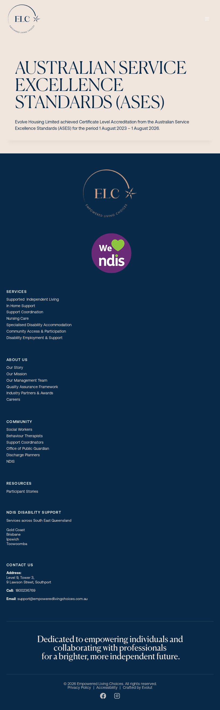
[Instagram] (117, 696)
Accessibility (107, 688)
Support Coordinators (24, 443)
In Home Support (20, 306)
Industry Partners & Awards (29, 393)
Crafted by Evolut (137, 688)
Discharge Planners (23, 455)
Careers (13, 400)
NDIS (10, 462)
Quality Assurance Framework (32, 387)
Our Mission (16, 374)
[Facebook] (103, 696)
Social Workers (19, 430)
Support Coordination (24, 312)
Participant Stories (22, 492)
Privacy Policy (79, 688)
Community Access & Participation (36, 332)
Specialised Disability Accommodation (39, 325)
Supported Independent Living (32, 300)
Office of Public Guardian (27, 449)
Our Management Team (26, 381)
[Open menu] (207, 18)
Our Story (14, 368)
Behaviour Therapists (24, 436)
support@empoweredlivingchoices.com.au (52, 599)
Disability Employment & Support (34, 338)
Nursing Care (17, 319)
